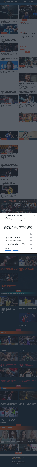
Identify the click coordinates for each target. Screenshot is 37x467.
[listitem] (18, 231)
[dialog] (18, 233)
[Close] (35, 215)
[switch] (30, 234)
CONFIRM (11, 250)
